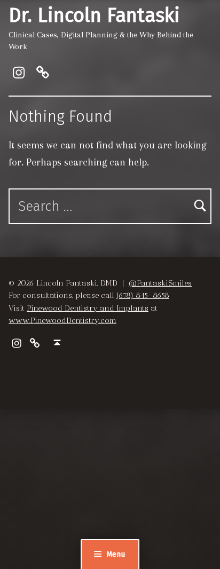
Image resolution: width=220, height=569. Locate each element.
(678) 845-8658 (142, 295)
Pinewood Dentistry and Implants (87, 308)
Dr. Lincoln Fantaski (94, 15)
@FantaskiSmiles (160, 283)
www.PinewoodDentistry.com (62, 320)
